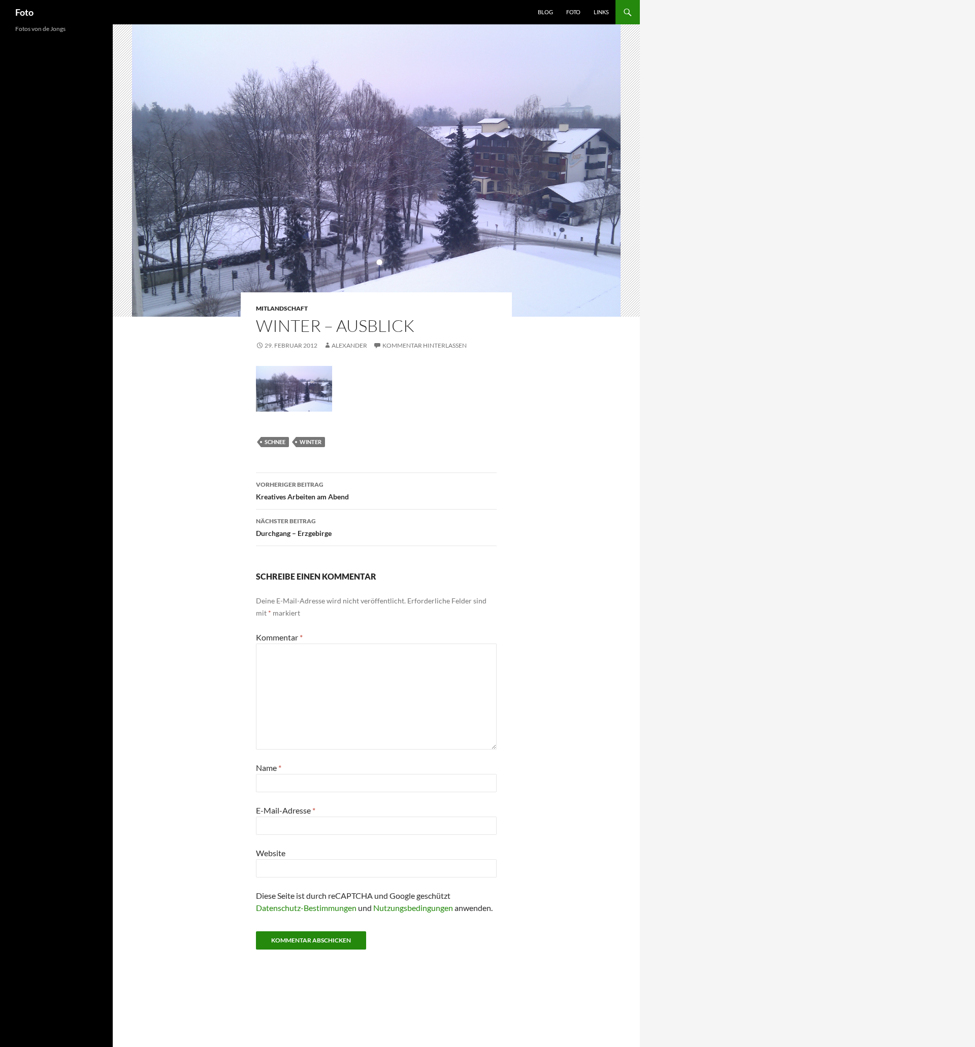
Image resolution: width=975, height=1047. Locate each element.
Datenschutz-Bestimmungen (306, 908)
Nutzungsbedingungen (413, 908)
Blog (545, 12)
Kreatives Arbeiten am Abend (302, 491)
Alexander (349, 345)
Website (270, 853)
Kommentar (279, 637)
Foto (24, 12)
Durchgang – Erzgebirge (294, 527)
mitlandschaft (282, 308)
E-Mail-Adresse (285, 810)
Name (268, 767)
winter (310, 441)
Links (601, 12)
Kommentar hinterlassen (424, 345)
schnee (275, 441)
